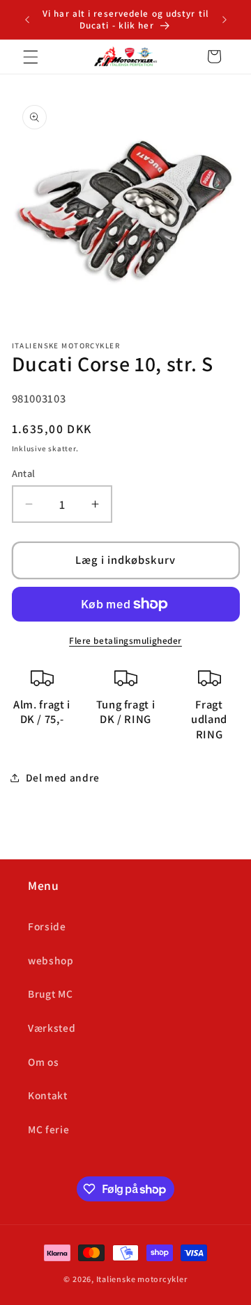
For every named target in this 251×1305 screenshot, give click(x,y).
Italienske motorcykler (142, 1279)
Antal (24, 473)
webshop (51, 960)
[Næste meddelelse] (224, 19)
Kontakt (48, 1095)
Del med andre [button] (63, 777)
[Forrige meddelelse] (27, 19)
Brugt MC (50, 993)
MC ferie (48, 1129)
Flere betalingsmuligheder (125, 641)
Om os (43, 1062)
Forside (47, 926)
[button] (30, 56)
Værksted (51, 1028)
